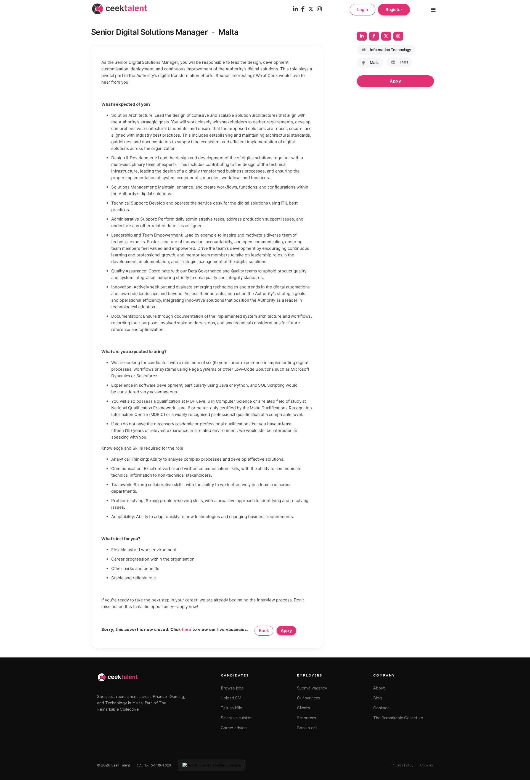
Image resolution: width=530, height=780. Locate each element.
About (379, 688)
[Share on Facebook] (374, 36)
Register (394, 9)
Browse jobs (232, 688)
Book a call (307, 727)
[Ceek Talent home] (117, 680)
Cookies (426, 765)
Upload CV (231, 698)
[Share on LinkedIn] (362, 36)
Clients (303, 707)
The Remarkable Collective (398, 717)
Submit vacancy (312, 688)
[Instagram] (319, 9)
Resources (306, 717)
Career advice (234, 727)
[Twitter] (311, 9)
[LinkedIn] (295, 9)
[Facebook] (303, 9)
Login (362, 9)
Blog (377, 698)
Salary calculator (236, 717)
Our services (308, 698)
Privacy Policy (403, 765)
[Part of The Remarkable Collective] (211, 765)
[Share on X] (386, 36)
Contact (381, 707)
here (186, 629)
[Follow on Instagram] (398, 36)
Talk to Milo (231, 707)
